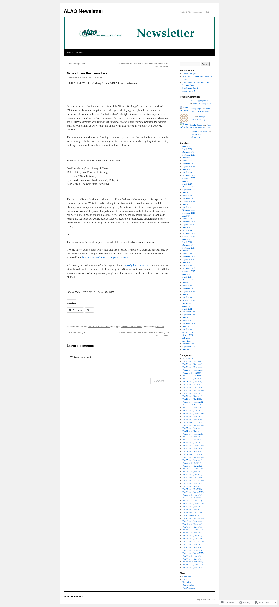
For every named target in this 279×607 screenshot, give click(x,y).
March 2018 (187, 242)
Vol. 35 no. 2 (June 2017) (192, 460)
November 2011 (188, 311)
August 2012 (187, 303)
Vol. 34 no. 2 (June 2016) (192, 448)
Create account (188, 576)
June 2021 (186, 204)
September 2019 (188, 224)
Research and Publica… (199, 131)
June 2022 (186, 192)
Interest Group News (190, 90)
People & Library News (202, 103)
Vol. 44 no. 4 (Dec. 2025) (192, 558)
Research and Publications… (196, 135)
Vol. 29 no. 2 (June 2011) (192, 393)
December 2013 (188, 288)
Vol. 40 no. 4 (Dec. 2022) (192, 526)
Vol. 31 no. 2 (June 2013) (192, 416)
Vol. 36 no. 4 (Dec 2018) (192, 477)
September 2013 (188, 291)
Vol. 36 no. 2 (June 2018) (192, 471)
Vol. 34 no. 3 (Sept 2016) (192, 451)
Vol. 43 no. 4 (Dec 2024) (192, 550)
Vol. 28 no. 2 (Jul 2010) (191, 384)
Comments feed (188, 585)
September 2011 (188, 314)
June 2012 (186, 306)
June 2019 (186, 227)
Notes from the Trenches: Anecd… (201, 126)
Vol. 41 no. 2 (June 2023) (192, 532)
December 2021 (188, 198)
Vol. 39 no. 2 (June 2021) (192, 506)
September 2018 (188, 236)
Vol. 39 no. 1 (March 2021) (193, 503)
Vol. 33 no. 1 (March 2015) (193, 433)
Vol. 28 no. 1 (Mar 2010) (192, 381)
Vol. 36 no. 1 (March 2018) (193, 468)
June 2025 (186, 157)
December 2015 (188, 268)
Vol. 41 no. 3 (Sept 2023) (192, 535)
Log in (184, 579)
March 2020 (187, 218)
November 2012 (188, 300)
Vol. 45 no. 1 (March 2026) (193, 564)
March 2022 (187, 195)
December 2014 (188, 279)
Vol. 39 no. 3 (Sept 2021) (192, 509)
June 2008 (186, 349)
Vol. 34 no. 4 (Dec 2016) (192, 454)
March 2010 (187, 329)
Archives (80, 52)
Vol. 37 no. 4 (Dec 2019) (192, 489)
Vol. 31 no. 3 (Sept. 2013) (192, 419)
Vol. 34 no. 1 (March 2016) (193, 445)
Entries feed (186, 582)
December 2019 (188, 221)
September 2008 (188, 346)
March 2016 (187, 265)
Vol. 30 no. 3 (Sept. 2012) (192, 407)
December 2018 (188, 233)
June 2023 (186, 181)
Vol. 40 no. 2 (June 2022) (192, 521)
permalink (159, 326)
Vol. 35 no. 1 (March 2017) (193, 457)
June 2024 (186, 169)
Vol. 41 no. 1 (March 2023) (193, 529)
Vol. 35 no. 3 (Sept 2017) (192, 463)
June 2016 (186, 262)
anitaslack (101, 77)
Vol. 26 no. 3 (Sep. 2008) (192, 364)
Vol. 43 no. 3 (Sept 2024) (192, 547)
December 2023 (188, 175)
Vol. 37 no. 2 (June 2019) (192, 483)
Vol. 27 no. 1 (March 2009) (193, 369)
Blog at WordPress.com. (206, 599)
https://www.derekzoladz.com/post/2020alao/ (105, 257)
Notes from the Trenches (87, 73)
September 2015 (188, 271)
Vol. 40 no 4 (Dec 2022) (191, 515)
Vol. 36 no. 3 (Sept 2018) (192, 474)
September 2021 (188, 201)
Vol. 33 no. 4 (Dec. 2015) (192, 442)
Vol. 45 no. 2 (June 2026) (192, 567)
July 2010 (186, 326)
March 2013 (187, 297)
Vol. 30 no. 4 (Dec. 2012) (192, 410)
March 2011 (187, 320)
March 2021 (187, 207)
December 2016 (188, 256)
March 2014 (187, 285)
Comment (159, 380)
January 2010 (187, 332)
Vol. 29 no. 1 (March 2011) (193, 390)
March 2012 (187, 308)
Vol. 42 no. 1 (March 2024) (193, 541)
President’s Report (189, 73)
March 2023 (187, 183)
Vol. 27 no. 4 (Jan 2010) (191, 378)
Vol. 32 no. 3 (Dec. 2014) (192, 431)
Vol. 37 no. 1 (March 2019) (193, 480)
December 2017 (188, 245)
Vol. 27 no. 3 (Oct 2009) (191, 375)
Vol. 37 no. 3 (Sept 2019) (192, 486)
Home (70, 52)
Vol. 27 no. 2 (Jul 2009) (191, 372)
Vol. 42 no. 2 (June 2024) (192, 544)
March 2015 (187, 276)
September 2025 (188, 154)
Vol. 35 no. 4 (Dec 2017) (192, 465)
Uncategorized (187, 358)
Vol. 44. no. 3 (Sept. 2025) (192, 561)
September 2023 (188, 178)
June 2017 (186, 250)
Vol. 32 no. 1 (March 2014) (193, 425)
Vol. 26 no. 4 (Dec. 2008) (192, 367)
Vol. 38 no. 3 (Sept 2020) (192, 497)
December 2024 (188, 163)
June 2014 (186, 282)
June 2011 (186, 317)
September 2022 (188, 189)
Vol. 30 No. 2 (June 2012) (192, 404)
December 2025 (188, 151)
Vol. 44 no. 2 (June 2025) (192, 556)
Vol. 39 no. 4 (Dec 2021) (192, 512)
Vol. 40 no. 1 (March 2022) (193, 518)
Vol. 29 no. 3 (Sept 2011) (192, 396)
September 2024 (188, 166)
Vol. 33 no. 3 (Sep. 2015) (192, 439)
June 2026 (186, 146)
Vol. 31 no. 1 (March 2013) (193, 413)
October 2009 (187, 335)
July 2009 (186, 338)
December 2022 (188, 186)
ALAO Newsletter (83, 10)
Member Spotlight (76, 63)
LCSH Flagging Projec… (200, 100)
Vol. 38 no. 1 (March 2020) (193, 492)
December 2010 (188, 323)
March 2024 (187, 172)
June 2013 (186, 294)
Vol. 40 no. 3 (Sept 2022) (192, 524)
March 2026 (187, 149)
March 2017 (187, 253)
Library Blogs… (196, 108)
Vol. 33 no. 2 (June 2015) (192, 436)
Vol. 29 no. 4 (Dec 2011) (192, 399)
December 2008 (188, 343)
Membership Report (190, 88)
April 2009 (186, 340)
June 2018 (186, 239)
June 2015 (186, 274)
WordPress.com (188, 587)
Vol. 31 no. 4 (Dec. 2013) (192, 422)
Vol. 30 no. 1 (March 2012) (193, 401)
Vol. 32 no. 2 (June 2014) (192, 428)
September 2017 (188, 247)
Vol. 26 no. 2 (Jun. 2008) (192, 361)
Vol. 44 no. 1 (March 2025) (193, 553)
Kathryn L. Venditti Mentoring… (198, 118)
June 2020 (186, 215)
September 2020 (188, 213)
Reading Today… (197, 125)
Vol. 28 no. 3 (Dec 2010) (192, 387)
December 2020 (188, 210)
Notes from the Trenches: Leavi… (200, 109)
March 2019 (187, 230)
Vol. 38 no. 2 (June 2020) (192, 494)
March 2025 (187, 160)
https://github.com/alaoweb (137, 265)
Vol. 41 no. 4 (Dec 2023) (192, 538)
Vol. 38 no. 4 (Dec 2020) (99, 326)
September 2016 (188, 259)
